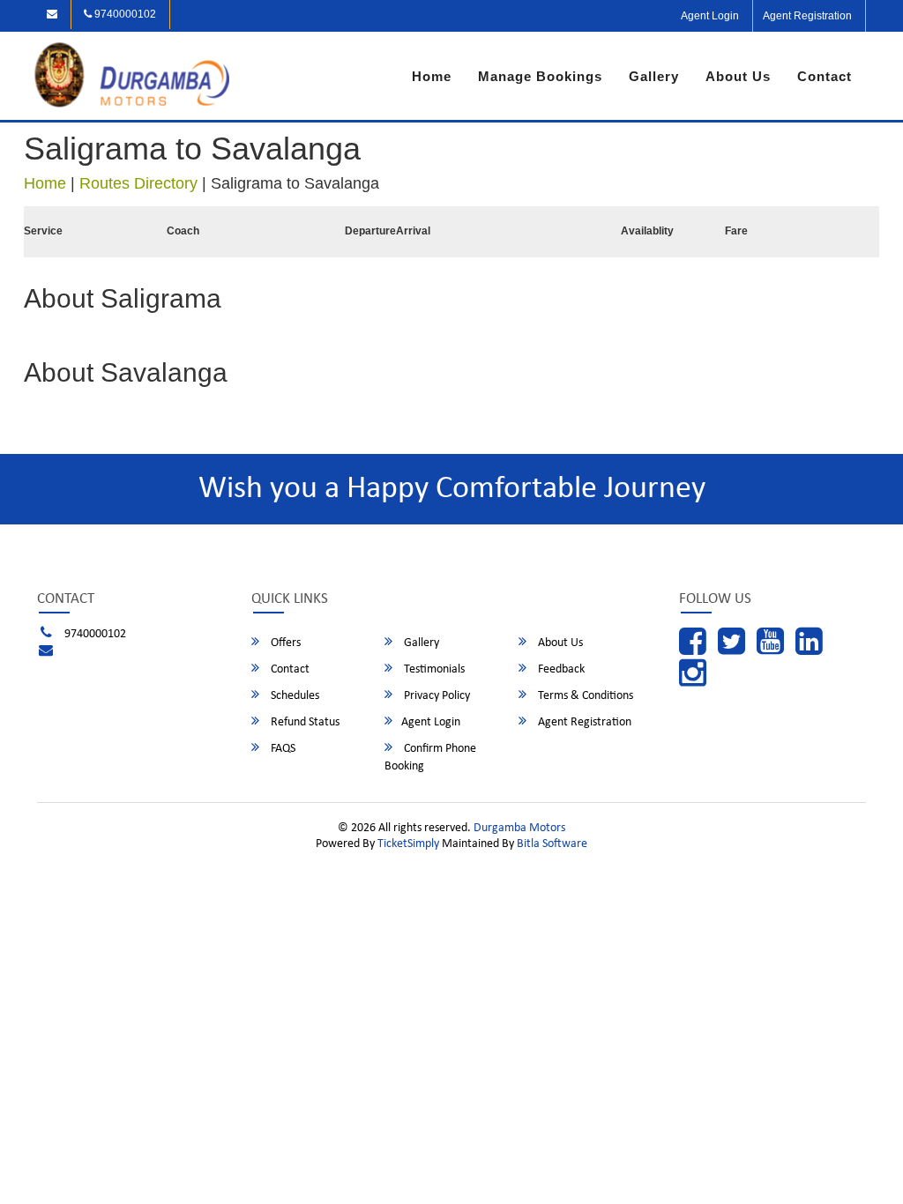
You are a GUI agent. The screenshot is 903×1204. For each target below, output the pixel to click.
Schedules (293, 695)
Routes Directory (138, 183)
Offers (284, 643)
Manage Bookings (540, 76)
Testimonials (433, 669)
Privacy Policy (435, 695)
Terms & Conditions (584, 695)
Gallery (654, 76)
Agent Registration (807, 16)
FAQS (281, 748)
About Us (738, 76)
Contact (824, 76)
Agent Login (710, 16)
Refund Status (304, 722)
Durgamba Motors (519, 828)
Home (432, 76)
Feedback (560, 669)
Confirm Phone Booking (430, 757)
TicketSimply (408, 844)
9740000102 (124, 14)
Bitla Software (552, 844)
